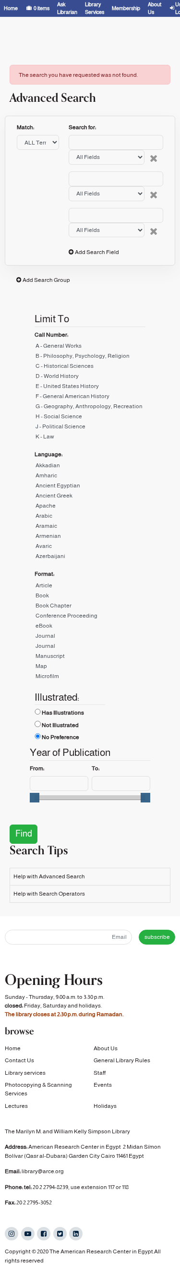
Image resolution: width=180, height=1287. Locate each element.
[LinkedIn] (76, 1233)
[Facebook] (43, 1233)
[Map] (90, 668)
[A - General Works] (90, 347)
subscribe (157, 937)
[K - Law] (90, 438)
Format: (44, 574)
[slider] (34, 797)
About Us (106, 1048)
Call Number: (51, 334)
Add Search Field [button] (97, 252)
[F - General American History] (90, 398)
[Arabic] (90, 517)
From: (37, 768)
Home (13, 1048)
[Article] (90, 587)
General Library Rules (122, 1060)
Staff (100, 1072)
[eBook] (90, 627)
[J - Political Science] (90, 428)
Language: (48, 454)
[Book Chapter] (90, 607)
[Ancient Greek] (90, 497)
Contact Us (19, 1060)
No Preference (60, 737)
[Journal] (90, 637)
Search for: (82, 127)
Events (103, 1084)
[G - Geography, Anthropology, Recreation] (90, 408)
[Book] (90, 597)
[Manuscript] (90, 658)
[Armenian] (90, 538)
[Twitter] (60, 1233)
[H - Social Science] (90, 418)
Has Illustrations (63, 712)
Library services (25, 1072)
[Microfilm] (90, 678)
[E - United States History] (90, 388)
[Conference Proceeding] (90, 617)
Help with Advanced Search (49, 876)
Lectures (16, 1106)
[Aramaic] (90, 527)
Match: (26, 127)
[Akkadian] (90, 467)
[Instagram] (11, 1233)
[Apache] (90, 507)
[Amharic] (90, 477)
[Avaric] (90, 548)
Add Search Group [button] (46, 280)
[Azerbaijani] (90, 558)
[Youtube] (28, 1233)
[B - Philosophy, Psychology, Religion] (90, 357)
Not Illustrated (60, 725)
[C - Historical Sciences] (90, 368)
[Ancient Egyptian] (90, 487)
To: (95, 768)
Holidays (105, 1106)
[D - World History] (90, 378)
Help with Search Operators (49, 893)
